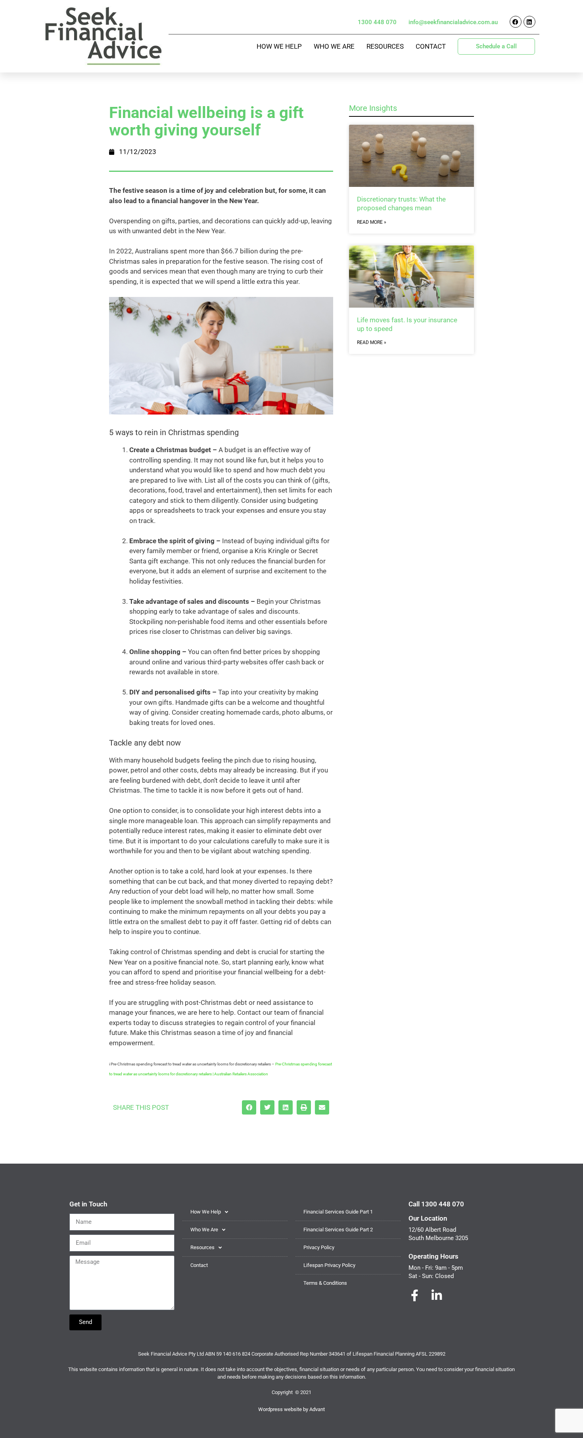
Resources (385, 46)
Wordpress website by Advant (291, 1409)
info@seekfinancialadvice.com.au (453, 22)
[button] (249, 1107)
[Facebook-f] (414, 1295)
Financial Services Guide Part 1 (338, 1212)
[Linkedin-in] (437, 1295)
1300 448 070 (377, 22)
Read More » (371, 222)
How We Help (279, 46)
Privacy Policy (318, 1247)
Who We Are (334, 46)
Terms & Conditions (325, 1283)
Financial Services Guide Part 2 (338, 1230)
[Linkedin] (529, 22)
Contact (431, 46)
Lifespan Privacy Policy (329, 1265)
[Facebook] (516, 22)
